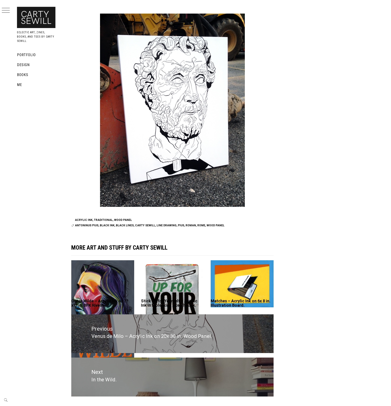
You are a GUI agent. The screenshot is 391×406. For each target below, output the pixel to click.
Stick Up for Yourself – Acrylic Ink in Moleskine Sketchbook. (169, 303)
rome (201, 225)
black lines (125, 225)
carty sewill (145, 225)
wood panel (215, 225)
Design (23, 65)
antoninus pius (86, 225)
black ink (107, 225)
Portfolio (26, 55)
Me (19, 85)
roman (191, 225)
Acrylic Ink (84, 220)
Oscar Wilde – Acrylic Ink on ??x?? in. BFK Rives (99, 303)
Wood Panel (123, 220)
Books (22, 75)
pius (181, 225)
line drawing (166, 225)
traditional (103, 220)
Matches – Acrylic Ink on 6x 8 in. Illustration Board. (240, 303)
